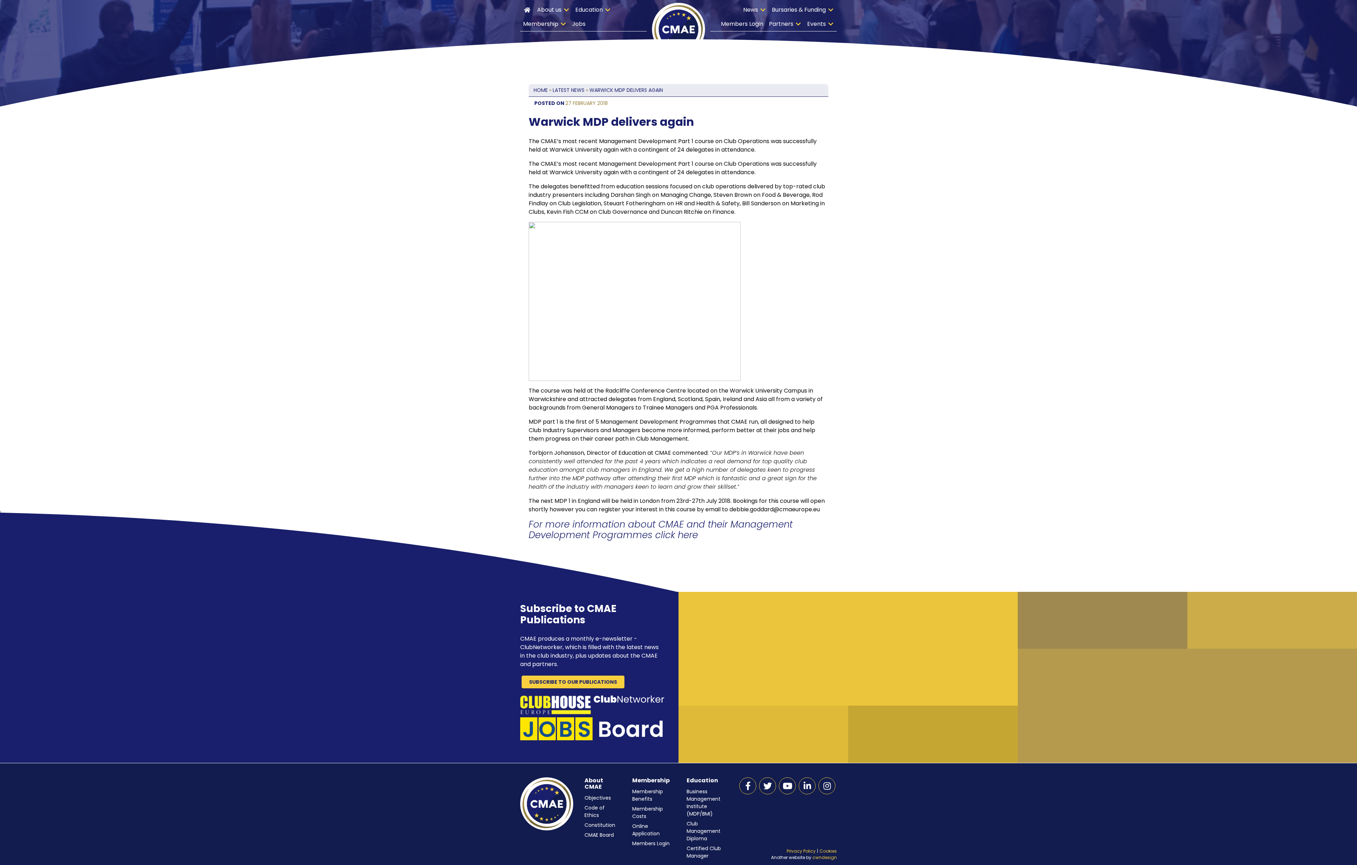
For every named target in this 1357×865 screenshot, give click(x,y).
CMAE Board (599, 834)
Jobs (579, 24)
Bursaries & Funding (799, 10)
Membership (540, 24)
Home (527, 10)
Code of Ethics (594, 811)
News (750, 10)
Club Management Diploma (704, 831)
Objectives (597, 797)
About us (549, 10)
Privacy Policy (801, 851)
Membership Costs (647, 812)
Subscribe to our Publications (573, 681)
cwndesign (824, 857)
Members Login (742, 24)
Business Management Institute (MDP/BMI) (704, 802)
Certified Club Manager (704, 852)
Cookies (828, 851)
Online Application (646, 830)
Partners (781, 24)
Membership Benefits (647, 795)
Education (589, 10)
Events (816, 24)
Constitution (599, 825)
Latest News (568, 90)
